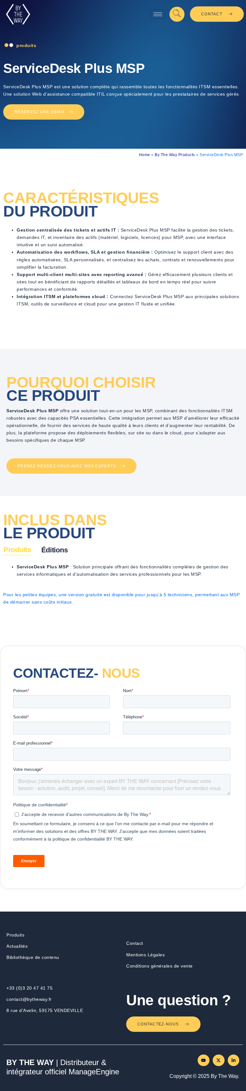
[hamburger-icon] (158, 14)
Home (144, 155)
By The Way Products (175, 155)
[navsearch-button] (176, 14)
